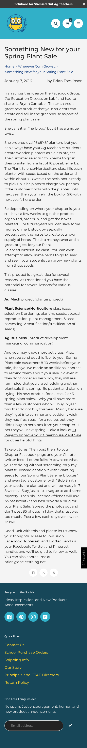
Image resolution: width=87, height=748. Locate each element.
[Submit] (70, 725)
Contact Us (14, 645)
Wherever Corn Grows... (36, 66)
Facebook (13, 541)
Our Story (13, 667)
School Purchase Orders (26, 652)
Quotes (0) (84, 557)
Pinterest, (32, 541)
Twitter (55, 541)
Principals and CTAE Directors (31, 675)
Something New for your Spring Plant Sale (39, 72)
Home (9, 66)
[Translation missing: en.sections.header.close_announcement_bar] (84, 4)
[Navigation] (78, 23)
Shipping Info (16, 660)
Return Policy (16, 682)
